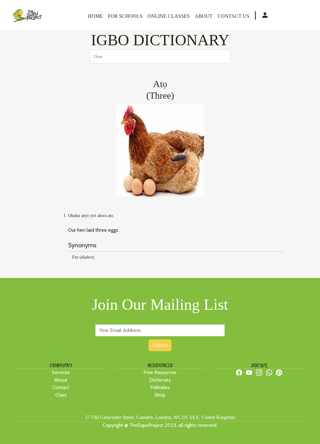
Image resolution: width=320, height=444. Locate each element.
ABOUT (203, 16)
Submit (160, 345)
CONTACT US (233, 16)
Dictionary (160, 380)
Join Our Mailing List (160, 304)
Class (61, 395)
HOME (95, 16)
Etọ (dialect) (83, 257)
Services (61, 372)
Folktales (160, 387)
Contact (60, 387)
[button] (264, 15)
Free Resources (160, 372)
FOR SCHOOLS (125, 16)
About (61, 380)
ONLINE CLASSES (169, 16)
